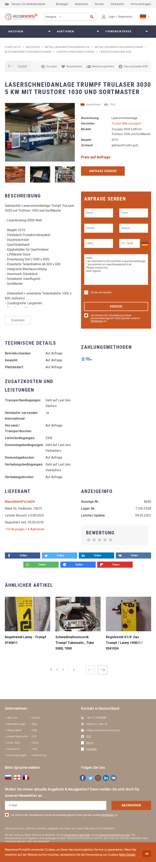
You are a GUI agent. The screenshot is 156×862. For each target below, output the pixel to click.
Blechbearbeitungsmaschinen (28, 51)
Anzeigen (62, 4)
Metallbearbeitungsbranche (67, 47)
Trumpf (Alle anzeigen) (126, 123)
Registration (125, 16)
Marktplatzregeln (16, 755)
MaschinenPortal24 (20, 502)
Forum (89, 742)
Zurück (22, 66)
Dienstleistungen (16, 724)
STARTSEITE (13, 47)
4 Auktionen (36, 529)
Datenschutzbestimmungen (114, 834)
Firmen (99, 4)
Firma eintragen (141, 4)
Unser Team (13, 742)
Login (112, 16)
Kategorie (51, 16)
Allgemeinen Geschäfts (77, 834)
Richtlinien (97, 321)
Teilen (23, 555)
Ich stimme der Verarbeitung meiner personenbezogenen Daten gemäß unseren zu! (115, 318)
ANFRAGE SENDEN (103, 171)
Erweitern (18, 320)
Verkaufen (117, 4)
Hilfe (34, 730)
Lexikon (36, 717)
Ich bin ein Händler (101, 292)
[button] (102, 670)
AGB (34, 748)
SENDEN (116, 306)
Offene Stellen (14, 730)
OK (146, 853)
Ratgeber (91, 748)
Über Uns (11, 717)
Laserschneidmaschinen (75, 51)
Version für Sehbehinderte (28, 4)
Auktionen (81, 4)
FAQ (34, 736)
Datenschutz (39, 755)
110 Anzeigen (15, 529)
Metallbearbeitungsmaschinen (119, 47)
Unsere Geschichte (17, 736)
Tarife (35, 742)
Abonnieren (131, 805)
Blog (34, 724)
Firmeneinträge (118, 31)
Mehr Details (127, 854)
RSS (88, 736)
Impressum (13, 748)
